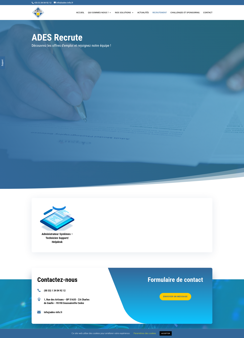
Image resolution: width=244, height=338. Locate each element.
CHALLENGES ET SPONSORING (185, 13)
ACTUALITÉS (143, 13)
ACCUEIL (80, 13)
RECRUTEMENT (159, 13)
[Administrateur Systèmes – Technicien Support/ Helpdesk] (57, 218)
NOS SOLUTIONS (123, 13)
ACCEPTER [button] (165, 333)
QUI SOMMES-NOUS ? (98, 13)
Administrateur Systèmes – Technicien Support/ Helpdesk (57, 238)
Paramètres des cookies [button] (145, 333)
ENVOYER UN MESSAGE (175, 296)
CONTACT (207, 13)
